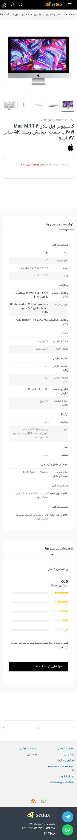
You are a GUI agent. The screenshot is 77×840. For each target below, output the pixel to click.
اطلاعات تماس (66, 748)
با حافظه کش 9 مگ (37, 308)
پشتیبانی (69, 754)
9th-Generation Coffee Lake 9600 (29, 304)
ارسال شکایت (66, 776)
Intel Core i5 (41, 297)
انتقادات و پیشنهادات (62, 782)
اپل (46, 253)
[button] (67, 830)
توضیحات (66, 225)
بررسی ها (52, 225)
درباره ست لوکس (28, 748)
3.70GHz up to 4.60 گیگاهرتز (31, 293)
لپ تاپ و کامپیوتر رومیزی (49, 14)
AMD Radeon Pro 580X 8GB (32, 320)
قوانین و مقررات (65, 760)
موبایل (44, 119)
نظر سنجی (32, 754)
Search (21, 5)
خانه (71, 14)
